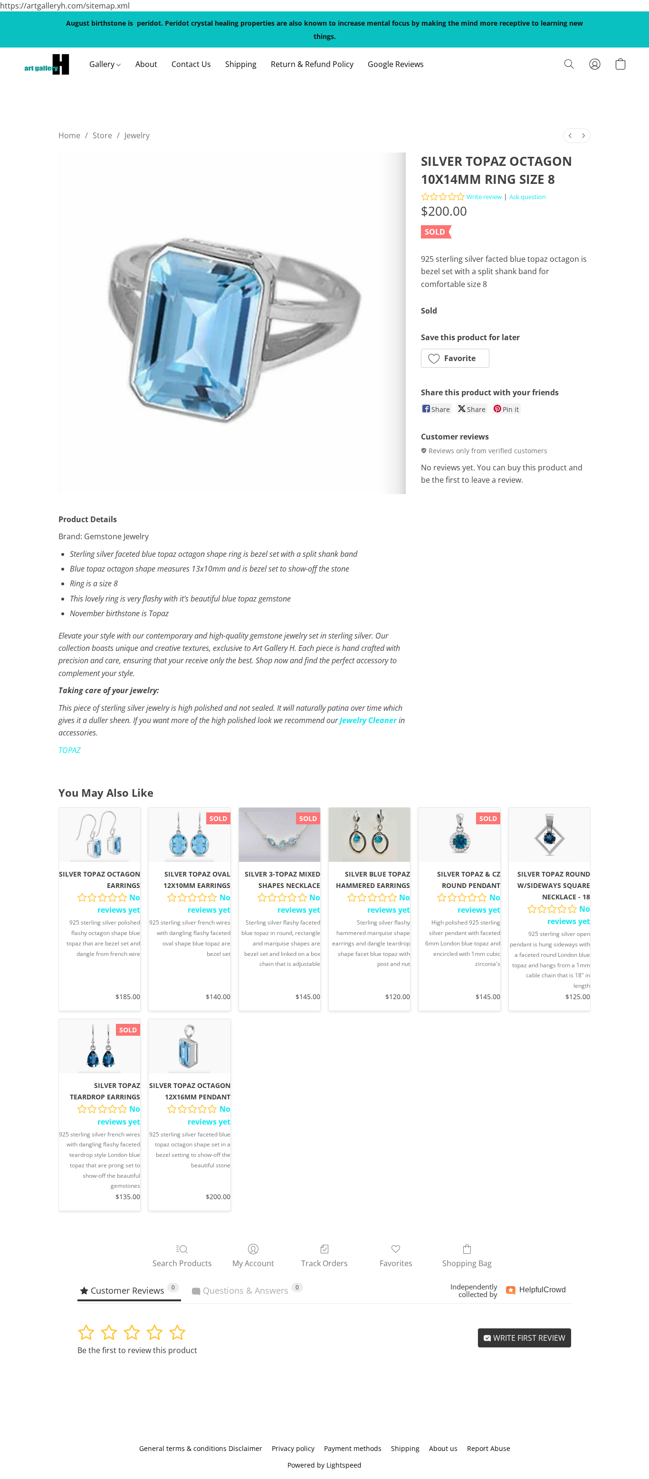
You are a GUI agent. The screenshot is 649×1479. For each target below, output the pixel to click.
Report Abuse (488, 1448)
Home (69, 135)
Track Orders (324, 1263)
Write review (484, 196)
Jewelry (137, 135)
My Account (253, 1263)
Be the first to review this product (137, 1350)
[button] (46, 64)
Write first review (528, 1338)
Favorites (396, 1263)
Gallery (102, 64)
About (146, 64)
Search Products (182, 1263)
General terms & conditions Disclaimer (200, 1448)
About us (443, 1448)
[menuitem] (570, 136)
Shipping (241, 64)
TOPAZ (69, 750)
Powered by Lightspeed (324, 1464)
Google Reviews (396, 64)
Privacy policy (293, 1448)
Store (102, 135)
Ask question (527, 196)
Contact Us (191, 64)
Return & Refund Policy (312, 64)
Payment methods (353, 1448)
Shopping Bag (467, 1263)
